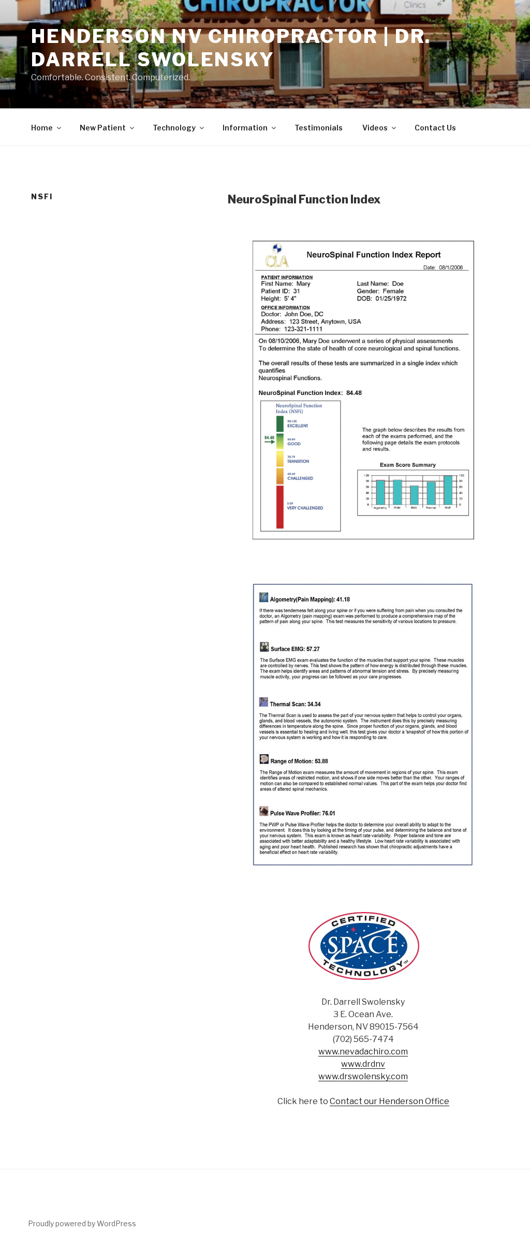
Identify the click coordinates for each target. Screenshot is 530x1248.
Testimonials (319, 127)
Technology (174, 127)
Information (245, 127)
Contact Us (435, 127)
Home (42, 127)
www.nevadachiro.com (363, 1051)
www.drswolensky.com (363, 1076)
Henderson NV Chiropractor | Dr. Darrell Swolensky (231, 48)
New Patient (103, 127)
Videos (375, 127)
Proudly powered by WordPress (82, 1223)
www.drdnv (363, 1064)
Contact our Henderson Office (389, 1101)
